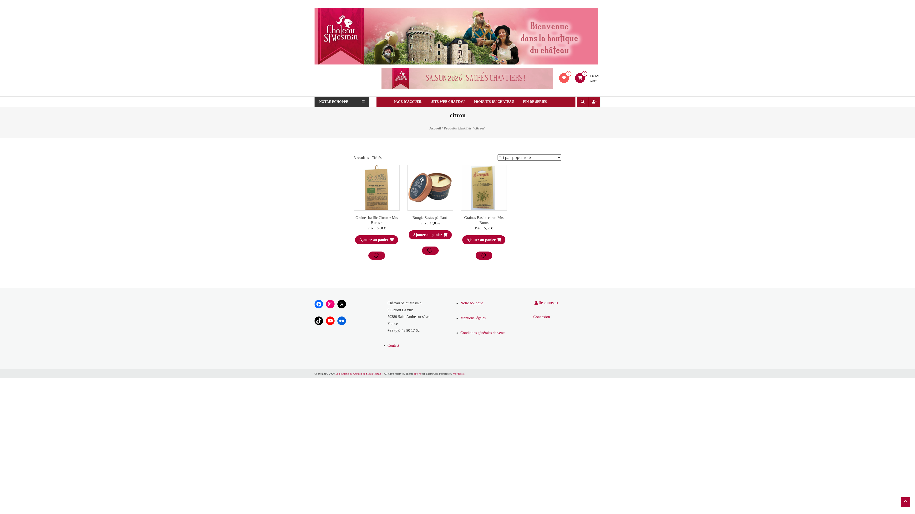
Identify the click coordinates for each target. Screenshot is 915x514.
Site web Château (448, 102)
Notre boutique (471, 303)
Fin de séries (535, 102)
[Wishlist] (564, 78)
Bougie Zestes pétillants (430, 218)
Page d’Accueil (408, 102)
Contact (393, 345)
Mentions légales (473, 318)
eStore (417, 373)
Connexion (541, 317)
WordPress (458, 373)
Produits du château (494, 102)
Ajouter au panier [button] (373, 240)
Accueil (435, 128)
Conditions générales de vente (482, 333)
